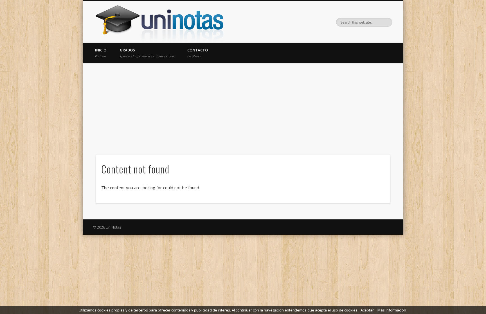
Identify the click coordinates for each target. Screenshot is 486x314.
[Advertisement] (243, 105)
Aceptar (367, 310)
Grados (147, 53)
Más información (391, 310)
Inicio (100, 53)
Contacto (197, 53)
